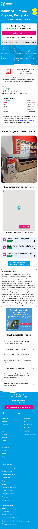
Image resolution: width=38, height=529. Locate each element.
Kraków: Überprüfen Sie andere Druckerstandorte (19, 263)
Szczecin (5, 440)
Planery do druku (7, 490)
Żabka (25, 421)
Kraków (4, 428)
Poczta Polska (28, 424)
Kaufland (26, 431)
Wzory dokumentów (8, 493)
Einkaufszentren (7, 514)
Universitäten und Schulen (10, 518)
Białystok (5, 457)
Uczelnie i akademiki (30, 434)
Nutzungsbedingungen (9, 468)
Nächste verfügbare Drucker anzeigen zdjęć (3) (17, 37)
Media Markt (27, 428)
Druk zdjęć (5, 500)
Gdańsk (4, 434)
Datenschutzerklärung (8, 474)
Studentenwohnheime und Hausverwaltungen (16, 521)
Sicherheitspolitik (7, 464)
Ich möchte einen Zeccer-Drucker (19, 407)
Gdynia (4, 450)
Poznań (4, 437)
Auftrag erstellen (19, 33)
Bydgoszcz (5, 447)
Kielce (4, 453)
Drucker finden (6, 477)
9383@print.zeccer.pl (24, 120)
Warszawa (5, 424)
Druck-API (5, 484)
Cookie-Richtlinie (7, 471)
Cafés (4, 508)
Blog (3, 481)
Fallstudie (5, 497)
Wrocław (4, 421)
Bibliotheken (5, 511)
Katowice (5, 444)
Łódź (3, 431)
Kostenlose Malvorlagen (9, 487)
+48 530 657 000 (30, 42)
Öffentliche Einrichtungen (9, 524)
